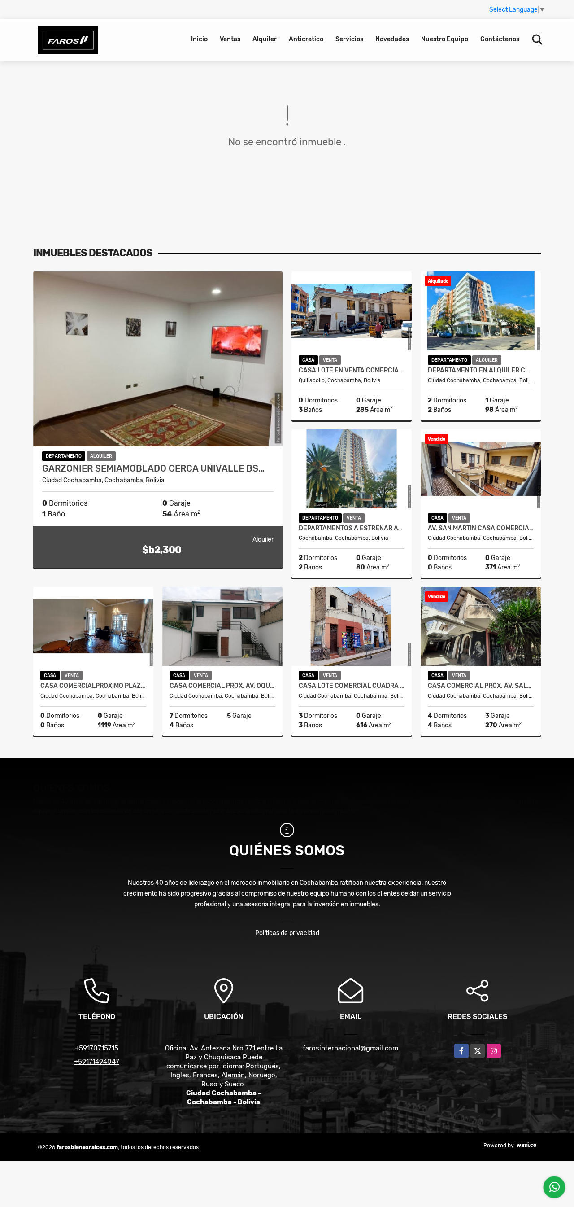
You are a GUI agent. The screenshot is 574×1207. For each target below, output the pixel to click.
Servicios (349, 39)
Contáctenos (499, 39)
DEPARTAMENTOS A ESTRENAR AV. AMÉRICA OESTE (351, 528)
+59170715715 (96, 1048)
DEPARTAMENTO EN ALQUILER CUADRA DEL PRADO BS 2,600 (481, 370)
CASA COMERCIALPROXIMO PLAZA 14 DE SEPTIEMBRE (93, 686)
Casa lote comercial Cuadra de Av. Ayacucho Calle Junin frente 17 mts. (351, 686)
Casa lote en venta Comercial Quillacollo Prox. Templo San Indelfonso (351, 370)
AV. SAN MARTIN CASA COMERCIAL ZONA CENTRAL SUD (481, 528)
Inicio (199, 39)
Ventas (230, 39)
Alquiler (264, 39)
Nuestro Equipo (444, 39)
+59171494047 (96, 1062)
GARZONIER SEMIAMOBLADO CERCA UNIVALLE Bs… (153, 468)
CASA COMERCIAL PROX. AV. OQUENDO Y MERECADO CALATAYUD (222, 686)
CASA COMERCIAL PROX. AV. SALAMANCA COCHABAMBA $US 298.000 (481, 686)
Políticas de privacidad (287, 933)
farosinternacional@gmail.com (350, 1048)
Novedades (392, 39)
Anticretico (306, 39)
